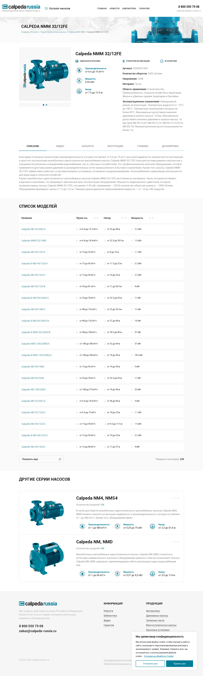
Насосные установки (157, 630)
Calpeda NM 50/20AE (32, 378)
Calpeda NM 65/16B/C (33, 309)
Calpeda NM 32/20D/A (33, 229)
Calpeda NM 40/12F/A (33, 252)
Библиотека (129, 8)
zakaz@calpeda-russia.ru (189, 11)
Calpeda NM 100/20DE (33, 389)
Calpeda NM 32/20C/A (33, 400)
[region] (164, 651)
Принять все (179, 663)
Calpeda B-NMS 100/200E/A (36, 355)
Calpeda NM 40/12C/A (33, 423)
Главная (102, 8)
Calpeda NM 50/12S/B (33, 286)
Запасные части (155, 620)
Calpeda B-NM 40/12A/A (34, 263)
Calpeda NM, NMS (76, 32)
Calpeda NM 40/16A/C (33, 446)
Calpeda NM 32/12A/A (33, 412)
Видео (107, 620)
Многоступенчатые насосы (161, 625)
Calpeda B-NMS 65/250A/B (35, 332)
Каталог (35, 32)
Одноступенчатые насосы (53, 32)
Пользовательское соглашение (119, 660)
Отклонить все (150, 663)
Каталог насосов (59, 8)
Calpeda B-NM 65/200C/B (35, 320)
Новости (114, 8)
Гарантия (144, 8)
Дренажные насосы (157, 615)
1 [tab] (43, 105)
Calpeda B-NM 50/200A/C (35, 297)
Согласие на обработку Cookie (158, 656)
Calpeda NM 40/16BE (32, 366)
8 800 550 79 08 (188, 6)
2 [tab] (46, 105)
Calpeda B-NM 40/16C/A (34, 435)
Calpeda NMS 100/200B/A (35, 343)
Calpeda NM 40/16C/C (33, 274)
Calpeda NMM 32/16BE (33, 240)
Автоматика (153, 611)
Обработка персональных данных (120, 664)
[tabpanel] (45, 74)
